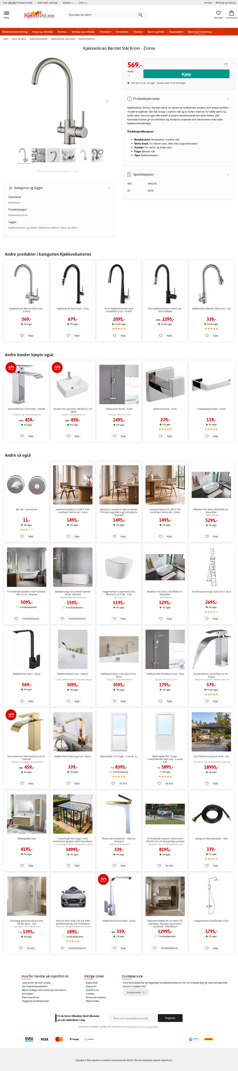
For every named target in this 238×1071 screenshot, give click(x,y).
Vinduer (138, 31)
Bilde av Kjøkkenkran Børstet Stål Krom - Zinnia (57, 171)
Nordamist (14, 202)
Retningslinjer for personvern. (142, 1026)
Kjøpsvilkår (92, 982)
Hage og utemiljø (42, 31)
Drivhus (62, 31)
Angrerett (91, 986)
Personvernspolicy (96, 997)
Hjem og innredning (200, 31)
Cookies (90, 993)
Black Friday (92, 1001)
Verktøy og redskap (83, 31)
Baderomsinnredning (15, 31)
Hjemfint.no (92, 990)
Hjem (5, 38)
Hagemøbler (176, 31)
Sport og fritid (156, 31)
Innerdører (122, 31)
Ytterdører (105, 31)
